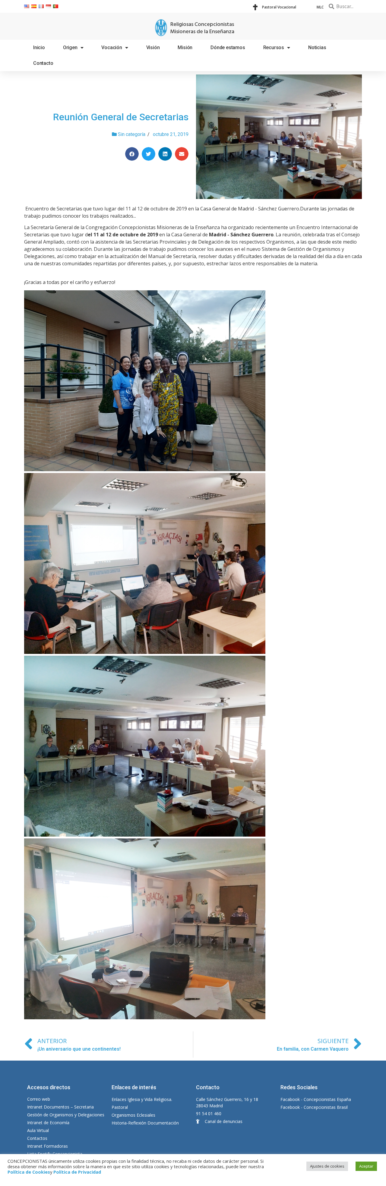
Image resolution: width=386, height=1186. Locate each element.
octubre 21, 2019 (170, 134)
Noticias (317, 47)
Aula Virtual (38, 1130)
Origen (70, 47)
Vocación (111, 47)
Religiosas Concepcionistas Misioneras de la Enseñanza (202, 28)
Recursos (273, 47)
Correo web (38, 1099)
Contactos (37, 1138)
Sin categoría (131, 134)
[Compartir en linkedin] (165, 154)
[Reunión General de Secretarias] (279, 136)
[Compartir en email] (181, 154)
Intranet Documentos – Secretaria (60, 1107)
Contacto (43, 63)
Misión (185, 47)
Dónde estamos (227, 47)
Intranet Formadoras (47, 1146)
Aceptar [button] (366, 1166)
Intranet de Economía (48, 1122)
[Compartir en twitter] (148, 154)
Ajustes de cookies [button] (327, 1166)
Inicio (39, 47)
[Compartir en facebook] (132, 154)
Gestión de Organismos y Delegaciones (65, 1115)
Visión (153, 47)
